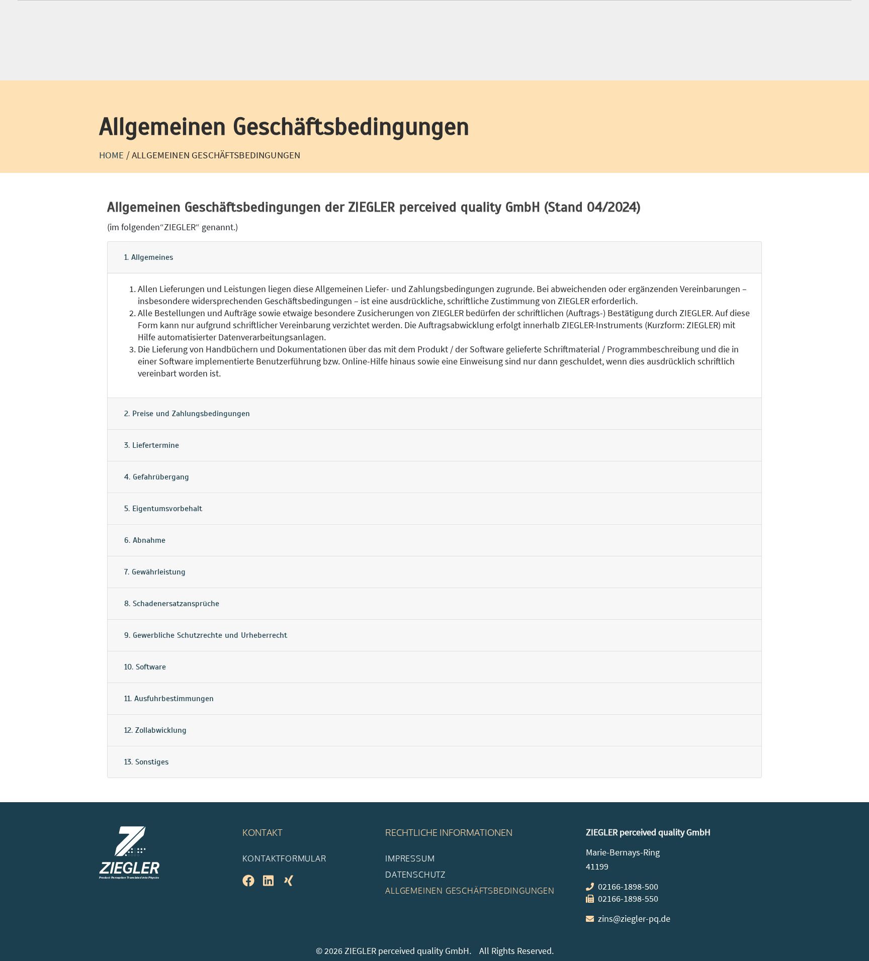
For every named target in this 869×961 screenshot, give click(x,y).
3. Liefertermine (151, 445)
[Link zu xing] (760, 14)
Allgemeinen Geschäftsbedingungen (470, 891)
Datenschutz (415, 875)
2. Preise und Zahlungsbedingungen (187, 414)
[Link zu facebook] (713, 14)
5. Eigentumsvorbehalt (163, 509)
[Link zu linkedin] (736, 14)
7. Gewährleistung (155, 572)
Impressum (409, 858)
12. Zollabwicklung (155, 730)
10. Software (145, 667)
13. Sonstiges (146, 762)
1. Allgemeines (148, 257)
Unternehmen (590, 48)
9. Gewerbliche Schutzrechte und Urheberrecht (205, 635)
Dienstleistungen (372, 48)
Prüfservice (280, 48)
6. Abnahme (144, 540)
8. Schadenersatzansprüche (171, 604)
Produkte (204, 48)
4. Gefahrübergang (156, 477)
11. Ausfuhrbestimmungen (169, 699)
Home (111, 155)
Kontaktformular (284, 858)
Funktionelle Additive (486, 48)
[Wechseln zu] (653, 51)
